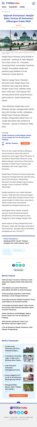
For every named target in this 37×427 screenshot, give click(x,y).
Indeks (22, 7)
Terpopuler (13, 7)
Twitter (19, 415)
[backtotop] (18, 403)
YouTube (27, 415)
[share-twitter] (16, 265)
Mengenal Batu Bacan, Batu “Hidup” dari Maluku (13, 387)
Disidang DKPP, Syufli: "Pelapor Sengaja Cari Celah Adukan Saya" (16, 242)
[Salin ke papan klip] (23, 265)
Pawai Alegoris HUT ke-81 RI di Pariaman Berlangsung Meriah (13, 377)
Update (26, 143)
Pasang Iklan (14, 417)
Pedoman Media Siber (26, 417)
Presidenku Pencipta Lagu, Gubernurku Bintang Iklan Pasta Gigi (13, 358)
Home (4, 7)
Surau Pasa (7, 253)
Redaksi (6, 417)
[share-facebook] (13, 265)
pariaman (7, 250)
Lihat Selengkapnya (18, 395)
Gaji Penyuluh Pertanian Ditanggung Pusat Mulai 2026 (12, 368)
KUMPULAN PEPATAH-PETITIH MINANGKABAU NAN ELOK (12, 348)
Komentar (19, 270)
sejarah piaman (18, 250)
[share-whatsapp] (20, 265)
